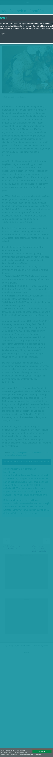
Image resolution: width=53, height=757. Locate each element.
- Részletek (37, 754)
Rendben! (42, 751)
